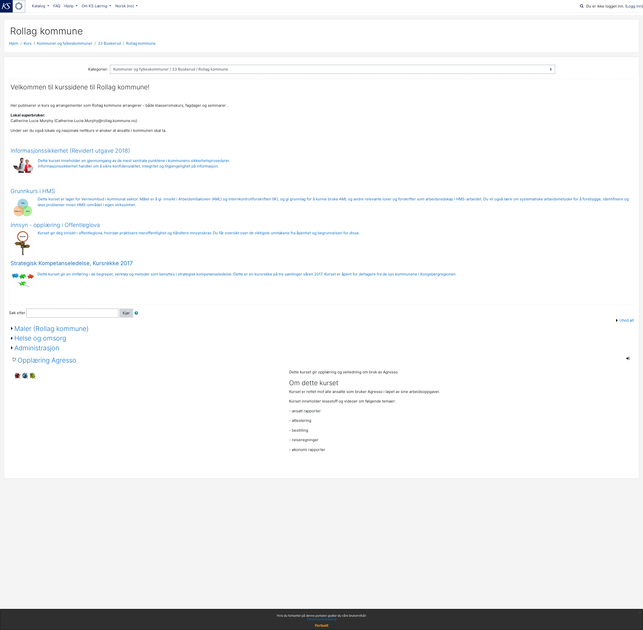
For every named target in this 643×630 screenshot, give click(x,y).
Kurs (28, 43)
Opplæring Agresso (47, 360)
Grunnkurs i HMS (33, 191)
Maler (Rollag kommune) (51, 328)
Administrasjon (36, 348)
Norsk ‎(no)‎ (125, 6)
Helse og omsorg (40, 338)
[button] (137, 313)
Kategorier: (98, 69)
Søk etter (17, 312)
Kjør (126, 313)
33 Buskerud (109, 43)
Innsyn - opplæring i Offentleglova (55, 224)
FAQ (56, 6)
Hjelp (69, 6)
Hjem (13, 43)
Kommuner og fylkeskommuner (64, 43)
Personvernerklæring (321, 619)
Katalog (39, 6)
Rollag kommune (141, 43)
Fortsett (321, 625)
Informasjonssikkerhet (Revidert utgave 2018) (70, 150)
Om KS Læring (95, 6)
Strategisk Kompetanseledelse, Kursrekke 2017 (72, 263)
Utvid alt (626, 320)
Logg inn (634, 6)
